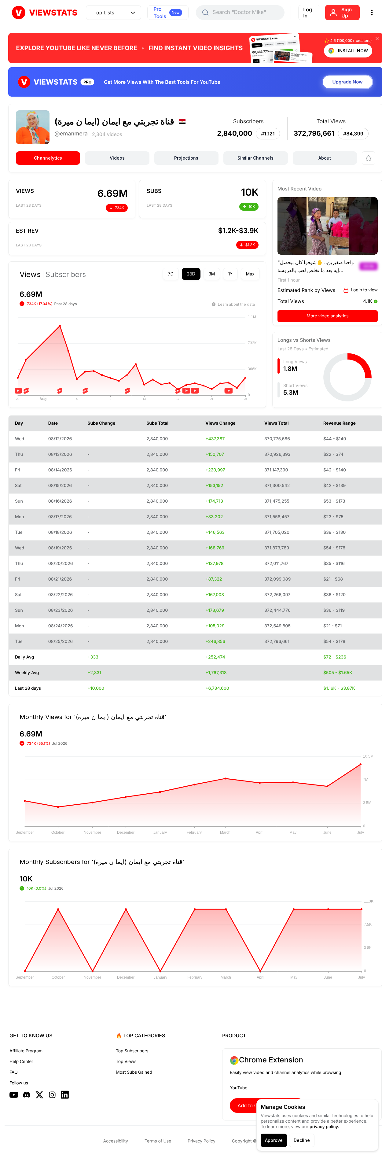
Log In (307, 12)
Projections (186, 158)
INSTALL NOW (353, 50)
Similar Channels (255, 158)
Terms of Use (158, 1141)
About (324, 158)
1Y (230, 273)
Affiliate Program (25, 1051)
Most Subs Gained (134, 1072)
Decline (302, 1140)
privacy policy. (324, 1126)
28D (191, 273)
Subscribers (66, 274)
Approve (274, 1140)
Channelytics (48, 158)
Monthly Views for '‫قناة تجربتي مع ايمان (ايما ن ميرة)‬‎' (93, 716)
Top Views (126, 1061)
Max (250, 273)
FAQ (13, 1072)
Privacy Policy (201, 1141)
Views (30, 274)
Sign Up (346, 12)
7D (171, 273)
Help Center (21, 1061)
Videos (117, 158)
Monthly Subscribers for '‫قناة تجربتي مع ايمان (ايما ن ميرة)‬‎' (102, 861)
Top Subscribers (132, 1051)
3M (212, 273)
